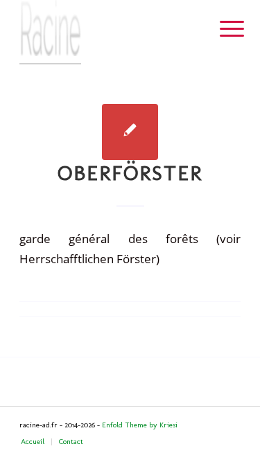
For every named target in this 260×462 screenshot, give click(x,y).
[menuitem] (221, 29)
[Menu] (221, 29)
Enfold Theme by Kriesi (139, 424)
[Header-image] (107, 32)
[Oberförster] (130, 132)
